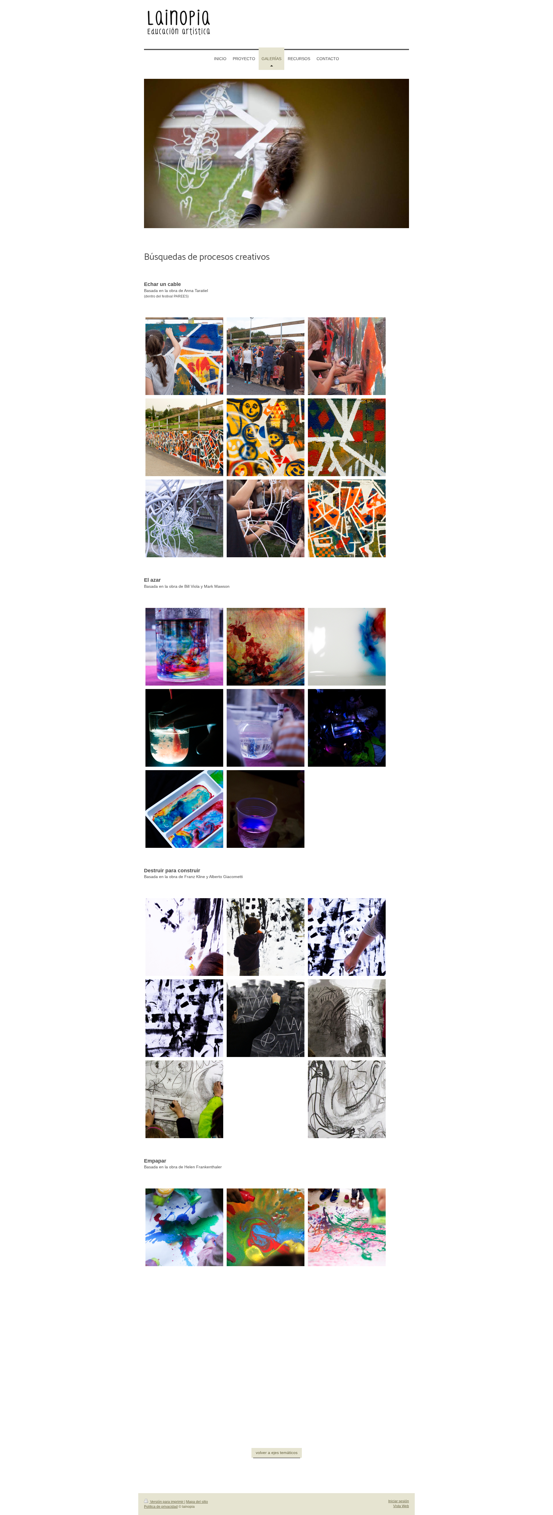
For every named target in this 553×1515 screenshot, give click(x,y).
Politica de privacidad (161, 1507)
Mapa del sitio (197, 1502)
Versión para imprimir (166, 1502)
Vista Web (401, 1506)
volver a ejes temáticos (277, 1452)
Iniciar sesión (398, 1501)
